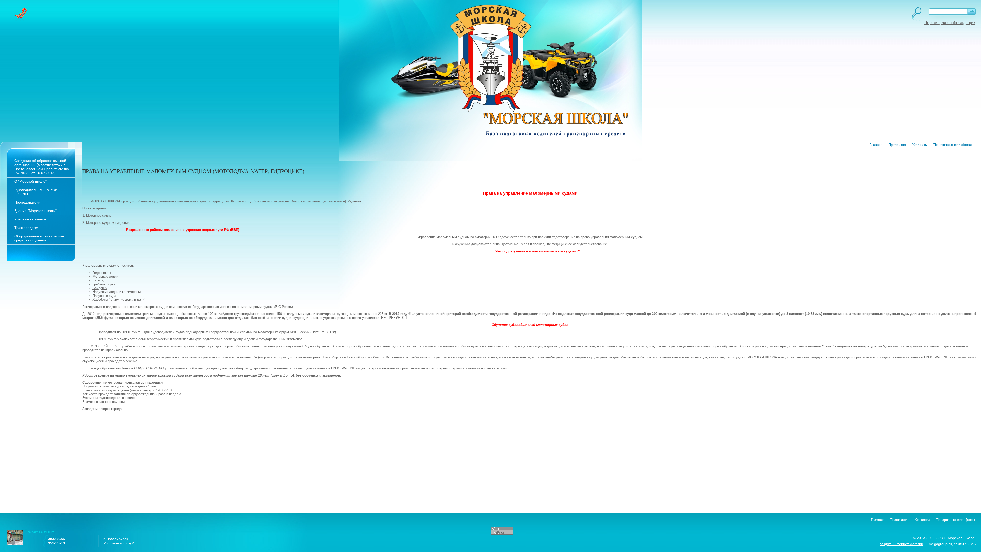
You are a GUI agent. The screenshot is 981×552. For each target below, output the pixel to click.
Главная (877, 520)
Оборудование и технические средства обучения (39, 238)
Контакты (922, 520)
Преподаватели (27, 202)
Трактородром (26, 228)
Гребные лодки (103, 284)
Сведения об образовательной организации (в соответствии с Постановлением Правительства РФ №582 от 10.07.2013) (41, 167)
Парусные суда (104, 296)
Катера (97, 280)
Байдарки (99, 288)
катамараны (131, 292)
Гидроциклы (101, 273)
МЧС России (283, 307)
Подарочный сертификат (955, 520)
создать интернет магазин (901, 544)
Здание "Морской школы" (35, 211)
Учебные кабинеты (30, 219)
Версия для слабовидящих (949, 22)
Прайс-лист (899, 520)
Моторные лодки (105, 276)
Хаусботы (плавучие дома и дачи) (118, 299)
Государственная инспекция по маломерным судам (232, 307)
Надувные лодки (105, 292)
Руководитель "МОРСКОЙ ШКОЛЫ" (36, 192)
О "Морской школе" (30, 181)
